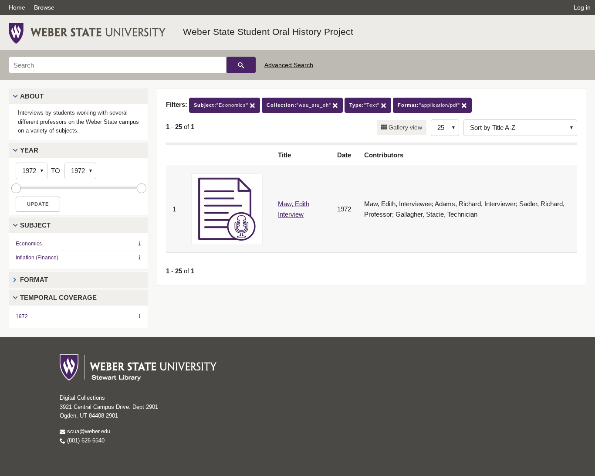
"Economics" (222, 105)
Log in (582, 7)
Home (17, 7)
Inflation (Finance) (37, 258)
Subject (35, 225)
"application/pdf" (430, 105)
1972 (22, 316)
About (32, 96)
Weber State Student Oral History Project (268, 32)
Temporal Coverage (58, 297)
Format (34, 279)
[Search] (241, 65)
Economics (29, 244)
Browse (44, 7)
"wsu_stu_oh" (300, 105)
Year (29, 150)
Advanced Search (288, 64)
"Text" (365, 105)
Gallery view (404, 127)
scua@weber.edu (87, 431)
